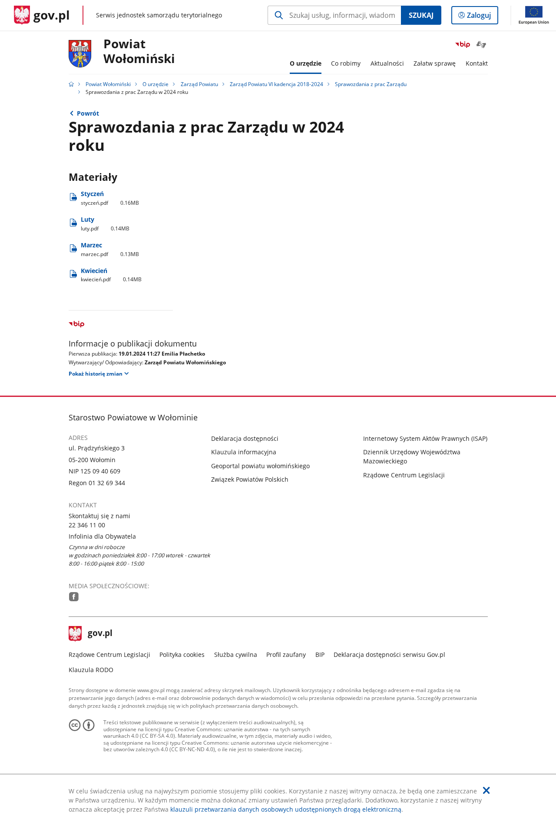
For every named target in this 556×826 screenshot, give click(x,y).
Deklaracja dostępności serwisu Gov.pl (389, 654)
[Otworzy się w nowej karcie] (74, 597)
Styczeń (110, 198)
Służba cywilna (235, 654)
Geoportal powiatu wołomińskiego (260, 466)
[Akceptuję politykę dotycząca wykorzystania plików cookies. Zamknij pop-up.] (486, 790)
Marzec (110, 249)
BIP (319, 654)
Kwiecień (111, 274)
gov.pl (100, 634)
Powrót (88, 113)
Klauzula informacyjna (243, 452)
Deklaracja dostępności (244, 438)
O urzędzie (155, 84)
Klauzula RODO (91, 670)
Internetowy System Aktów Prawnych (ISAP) (425, 438)
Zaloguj (482, 17)
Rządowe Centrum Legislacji (404, 475)
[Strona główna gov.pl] (71, 84)
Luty (105, 223)
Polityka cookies (182, 654)
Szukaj (421, 15)
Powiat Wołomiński (108, 84)
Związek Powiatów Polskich (249, 479)
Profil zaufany (286, 654)
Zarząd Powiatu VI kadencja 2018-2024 (276, 84)
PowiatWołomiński (139, 52)
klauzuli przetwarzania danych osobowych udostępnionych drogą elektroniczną (285, 809)
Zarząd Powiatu (199, 84)
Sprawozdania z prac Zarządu (371, 84)
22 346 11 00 (87, 525)
